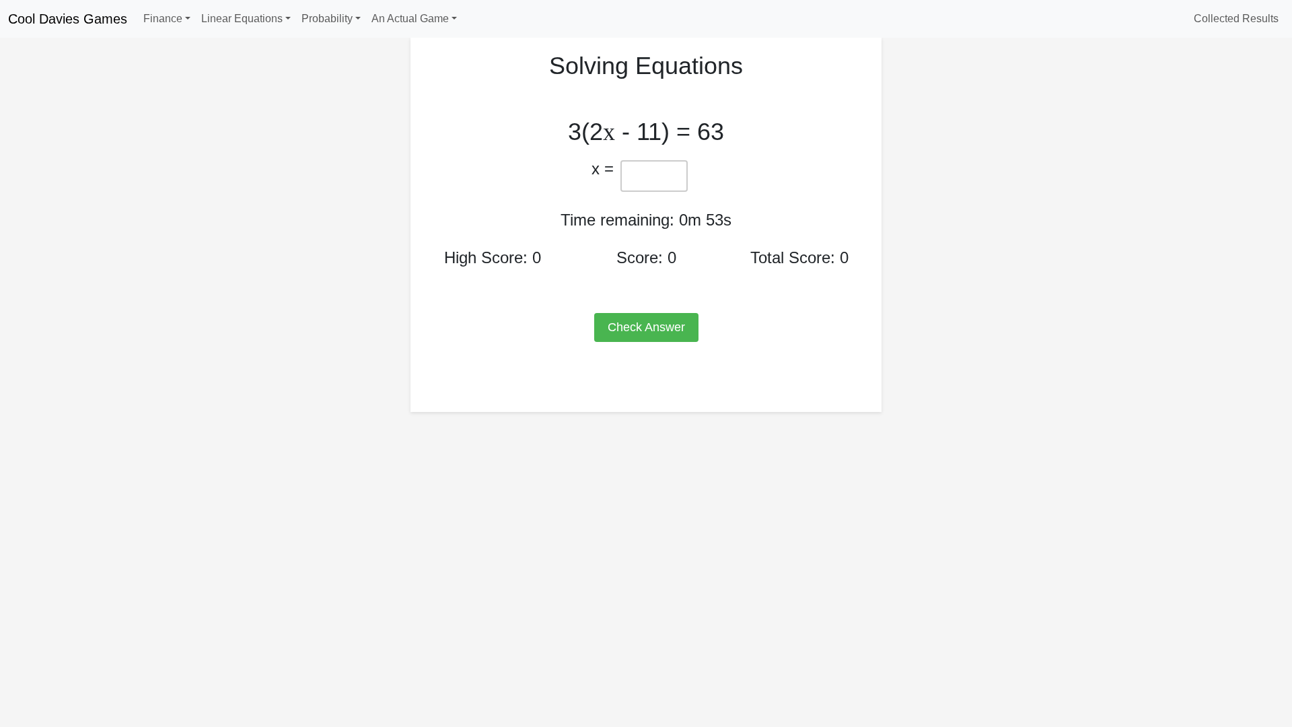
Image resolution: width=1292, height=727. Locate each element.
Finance (162, 18)
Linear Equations (242, 18)
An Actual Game (410, 18)
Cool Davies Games (67, 18)
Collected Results (1236, 18)
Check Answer (646, 327)
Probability (327, 18)
